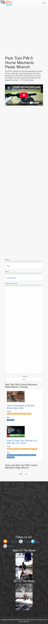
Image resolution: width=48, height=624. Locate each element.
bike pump (17, 449)
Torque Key (28, 413)
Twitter (37, 541)
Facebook (26, 541)
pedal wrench (11, 278)
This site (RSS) (13, 541)
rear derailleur (22, 455)
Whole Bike (10, 420)
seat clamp (10, 457)
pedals (29, 455)
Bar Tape (9, 449)
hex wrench (10, 413)
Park (8, 266)
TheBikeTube (6, 5)
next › (24, 379)
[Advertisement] (24, 29)
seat (34, 455)
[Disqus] (24, 171)
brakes (9, 455)
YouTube (11, 546)
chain (14, 455)
